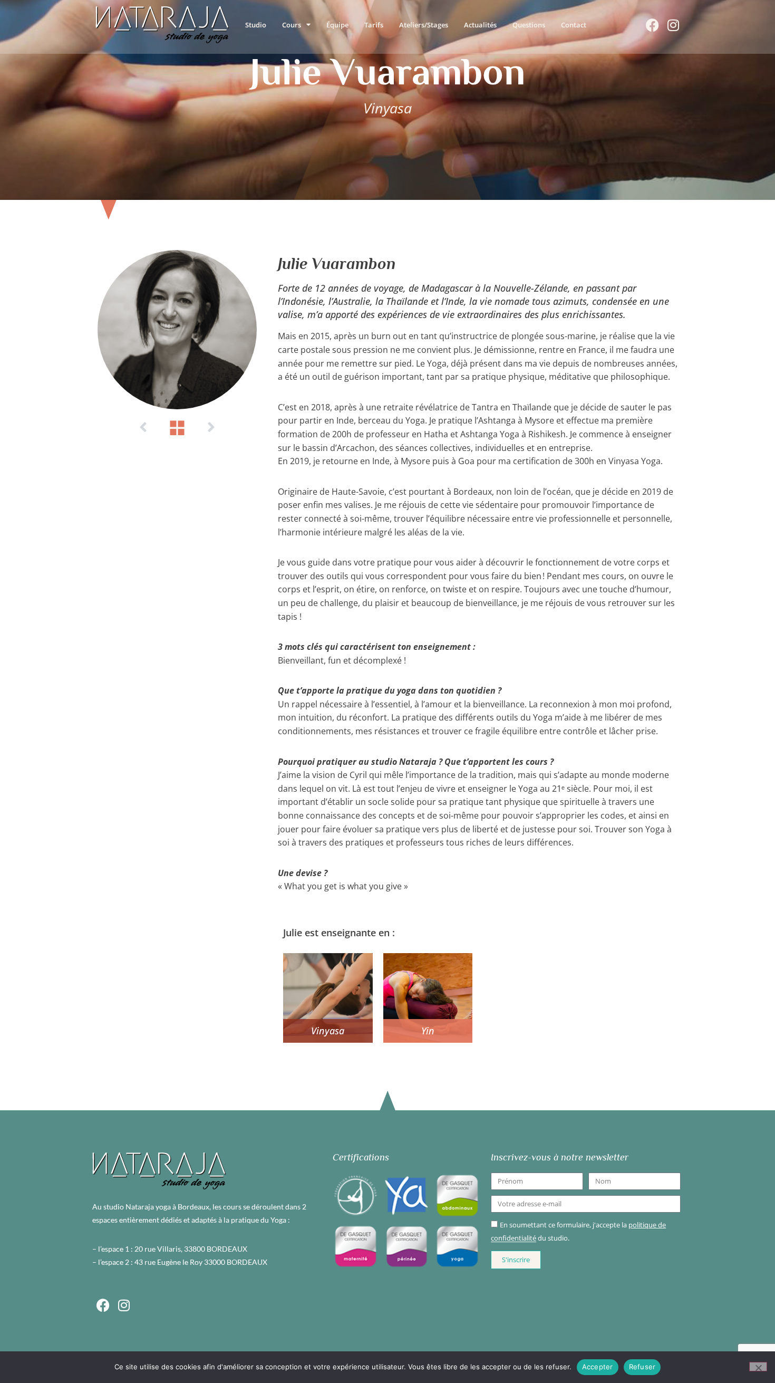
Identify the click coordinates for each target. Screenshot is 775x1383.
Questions (528, 25)
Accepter (597, 1366)
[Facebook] (652, 24)
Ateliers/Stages (423, 25)
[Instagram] (673, 24)
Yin (427, 1030)
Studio (255, 25)
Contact (573, 25)
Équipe (337, 25)
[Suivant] (210, 428)
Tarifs (373, 25)
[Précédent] (143, 428)
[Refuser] (758, 1366)
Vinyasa (327, 1030)
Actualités (480, 25)
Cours (291, 25)
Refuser (642, 1366)
